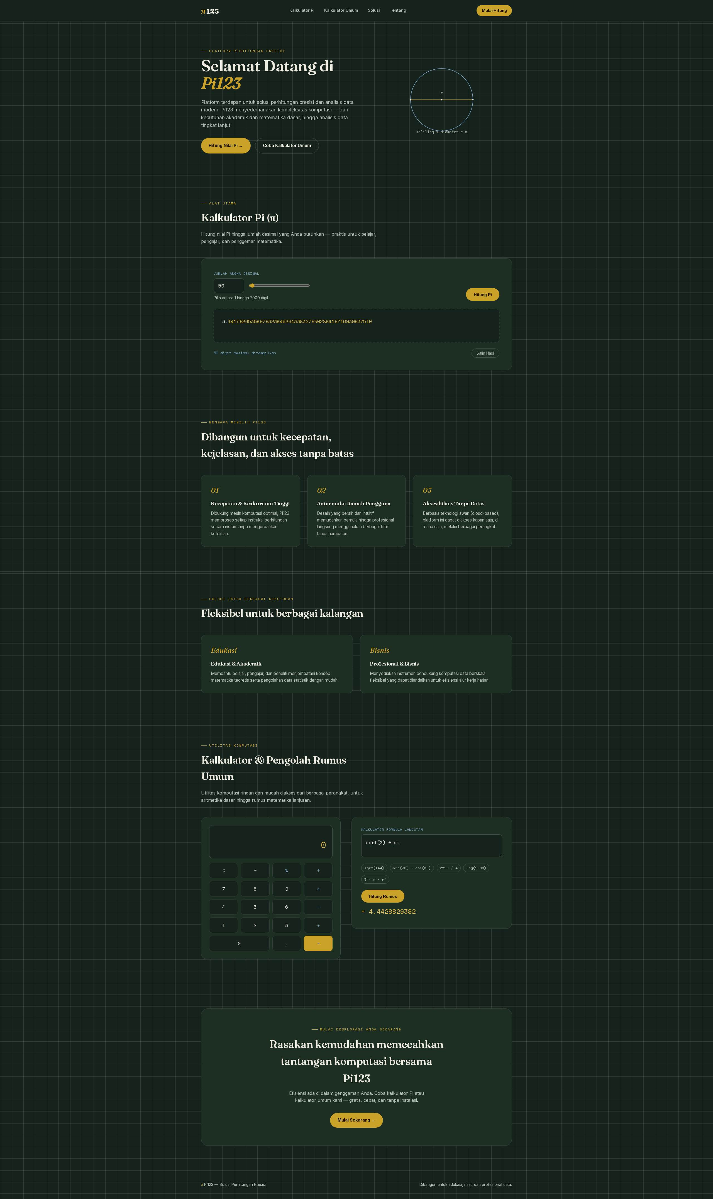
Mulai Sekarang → (356, 1120)
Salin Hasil (486, 353)
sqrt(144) (374, 868)
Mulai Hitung (494, 10)
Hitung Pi (483, 294)
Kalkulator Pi (301, 10)
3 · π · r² (375, 879)
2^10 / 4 (449, 868)
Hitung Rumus (383, 896)
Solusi (374, 10)
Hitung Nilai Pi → (226, 145)
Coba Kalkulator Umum (287, 145)
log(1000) (476, 868)
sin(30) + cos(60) (412, 868)
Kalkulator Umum (341, 10)
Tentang (398, 10)
